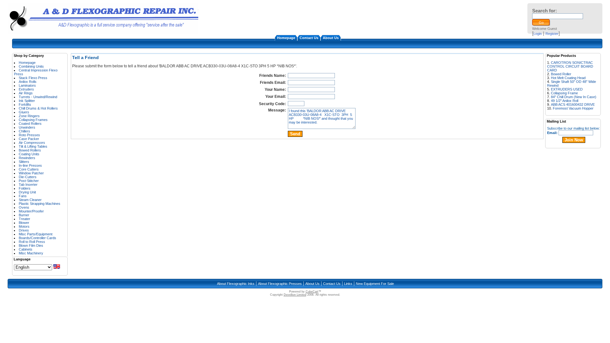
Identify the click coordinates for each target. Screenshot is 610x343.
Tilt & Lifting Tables (33, 146)
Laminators (27, 85)
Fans (23, 196)
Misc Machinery (31, 253)
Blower (24, 223)
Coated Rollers (30, 123)
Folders (24, 188)
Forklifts (25, 104)
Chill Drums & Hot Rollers (38, 108)
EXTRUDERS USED (567, 89)
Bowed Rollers (30, 150)
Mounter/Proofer (31, 211)
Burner (24, 215)
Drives (24, 230)
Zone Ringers (29, 116)
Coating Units (29, 154)
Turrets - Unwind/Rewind (38, 97)
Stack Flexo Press (33, 78)
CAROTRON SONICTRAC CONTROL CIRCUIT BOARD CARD (570, 66)
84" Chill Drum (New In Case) (573, 97)
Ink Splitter (27, 101)
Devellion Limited (295, 294)
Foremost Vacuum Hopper (573, 108)
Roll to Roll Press (32, 242)
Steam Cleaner (30, 200)
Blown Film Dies (31, 245)
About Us (331, 38)
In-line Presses (30, 165)
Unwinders (27, 127)
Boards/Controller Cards (37, 238)
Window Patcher (31, 173)
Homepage (286, 38)
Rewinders (27, 158)
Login (537, 34)
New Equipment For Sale (375, 284)
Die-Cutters (28, 177)
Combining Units (31, 66)
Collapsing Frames (33, 120)
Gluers (24, 112)
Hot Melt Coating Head (568, 78)
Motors (24, 226)
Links (348, 284)
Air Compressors (32, 143)
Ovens (24, 207)
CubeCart (312, 291)
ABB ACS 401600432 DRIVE (573, 104)
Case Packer (29, 139)
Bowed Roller (561, 74)
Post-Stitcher (29, 181)
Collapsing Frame (564, 93)
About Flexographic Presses (280, 284)
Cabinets (25, 249)
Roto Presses (29, 135)
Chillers (24, 131)
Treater (24, 219)
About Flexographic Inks (235, 284)
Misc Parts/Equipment (35, 234)
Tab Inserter (28, 184)
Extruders (26, 89)
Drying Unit (27, 192)
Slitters (24, 162)
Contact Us (309, 38)
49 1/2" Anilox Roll (564, 101)
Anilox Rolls (28, 82)
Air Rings (26, 93)
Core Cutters (29, 169)
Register (552, 34)
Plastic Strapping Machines (39, 203)
